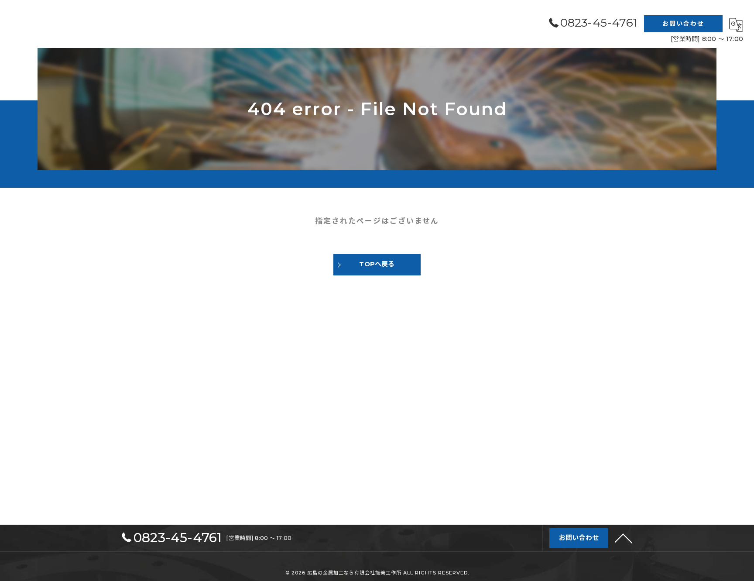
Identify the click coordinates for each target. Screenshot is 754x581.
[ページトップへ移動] (623, 538)
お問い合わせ (683, 24)
